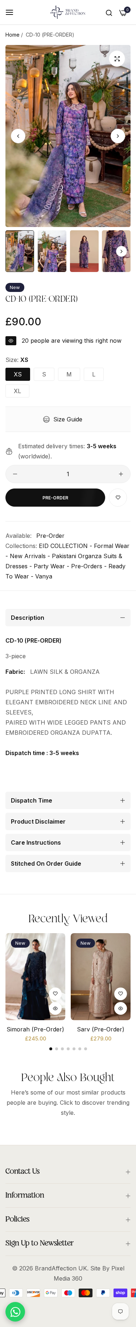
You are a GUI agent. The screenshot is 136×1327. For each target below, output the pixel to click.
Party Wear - (51, 566)
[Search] (109, 12)
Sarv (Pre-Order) (100, 1029)
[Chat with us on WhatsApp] (15, 1312)
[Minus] (15, 474)
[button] (118, 136)
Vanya (43, 576)
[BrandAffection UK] (68, 12)
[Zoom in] (117, 58)
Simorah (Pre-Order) (35, 1029)
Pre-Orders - (89, 566)
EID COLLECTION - (65, 545)
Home (12, 35)
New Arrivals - (30, 556)
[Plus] (121, 474)
